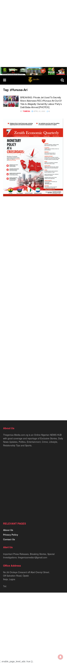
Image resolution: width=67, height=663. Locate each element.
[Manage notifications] (60, 656)
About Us (8, 530)
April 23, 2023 (39, 111)
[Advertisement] (33, 33)
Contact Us (9, 539)
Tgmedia (26, 111)
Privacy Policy (10, 534)
